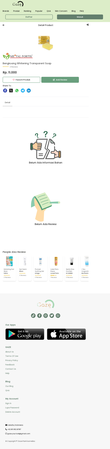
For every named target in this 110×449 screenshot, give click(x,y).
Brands (6, 11)
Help (7, 373)
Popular (38, 11)
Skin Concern (61, 11)
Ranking (27, 11)
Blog (74, 11)
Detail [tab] (7, 102)
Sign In (8, 403)
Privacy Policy (11, 360)
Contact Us (10, 369)
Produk (16, 11)
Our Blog (9, 386)
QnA (49, 11)
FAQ (82, 11)
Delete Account (12, 412)
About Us (9, 351)
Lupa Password (12, 407)
